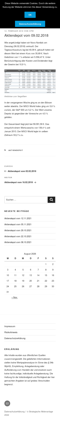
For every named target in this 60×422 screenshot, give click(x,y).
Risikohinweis (10, 332)
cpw (31, 31)
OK (30, 14)
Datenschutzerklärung (14, 338)
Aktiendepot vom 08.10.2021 (17, 242)
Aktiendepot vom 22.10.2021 (17, 236)
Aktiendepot (15, 150)
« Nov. (15, 297)
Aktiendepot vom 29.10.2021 (17, 230)
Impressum (9, 326)
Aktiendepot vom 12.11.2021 (17, 218)
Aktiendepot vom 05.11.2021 (17, 224)
